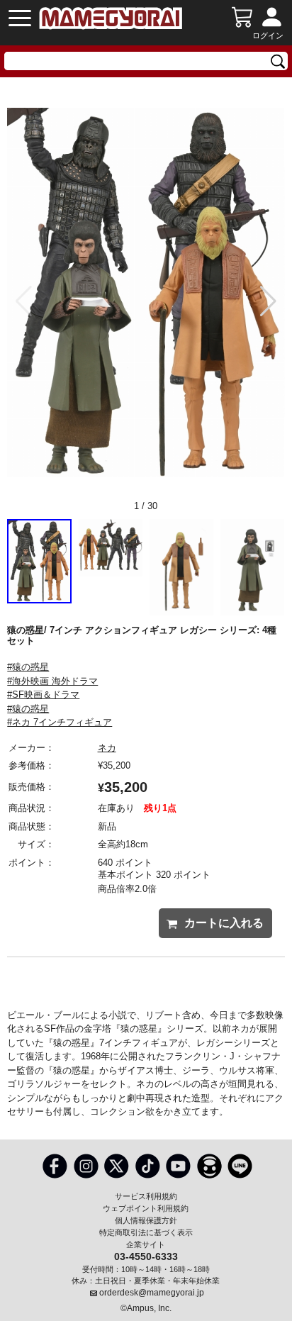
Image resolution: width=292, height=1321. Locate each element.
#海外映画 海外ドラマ (52, 681)
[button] (268, 301)
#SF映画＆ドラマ (43, 694)
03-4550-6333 (146, 1255)
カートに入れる (224, 923)
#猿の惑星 (28, 667)
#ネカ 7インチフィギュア (59, 722)
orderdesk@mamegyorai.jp (151, 1293)
